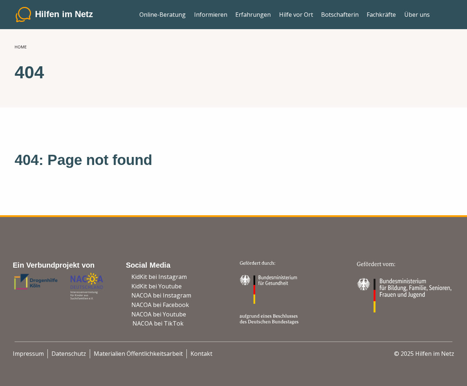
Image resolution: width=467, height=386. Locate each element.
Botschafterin (340, 15)
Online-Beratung (162, 15)
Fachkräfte (381, 15)
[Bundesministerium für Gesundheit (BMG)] (270, 292)
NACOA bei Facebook (160, 305)
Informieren (210, 15)
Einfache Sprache (443, 12)
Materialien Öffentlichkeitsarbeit (138, 354)
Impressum (28, 354)
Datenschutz (68, 354)
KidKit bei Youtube (156, 286)
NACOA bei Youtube (158, 314)
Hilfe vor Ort (296, 15)
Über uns (417, 15)
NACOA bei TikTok (158, 323)
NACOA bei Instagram (161, 295)
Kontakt (201, 354)
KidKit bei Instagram (159, 277)
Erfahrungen (253, 15)
